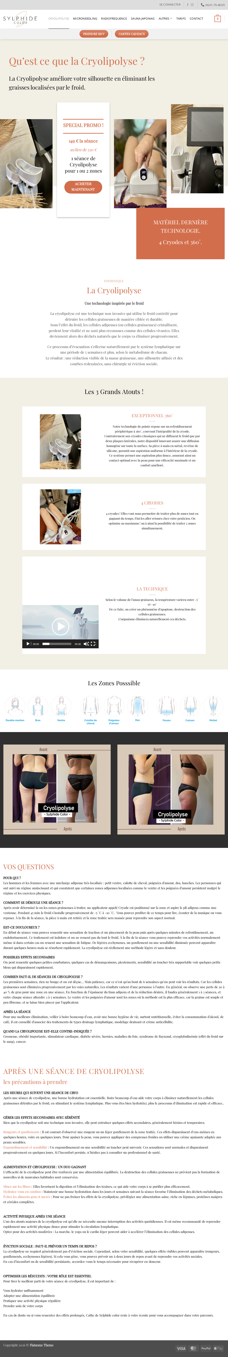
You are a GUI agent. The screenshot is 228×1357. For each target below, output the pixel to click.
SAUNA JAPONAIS (143, 18)
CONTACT (196, 18)
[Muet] (86, 644)
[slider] (57, 644)
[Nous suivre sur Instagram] (192, 4)
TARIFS (181, 18)
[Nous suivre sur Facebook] (187, 4)
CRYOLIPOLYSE (58, 18)
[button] (170, 4)
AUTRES (164, 18)
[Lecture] (28, 644)
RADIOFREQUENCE (114, 18)
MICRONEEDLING (85, 18)
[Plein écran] (93, 644)
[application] (60, 626)
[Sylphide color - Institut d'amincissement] (22, 19)
